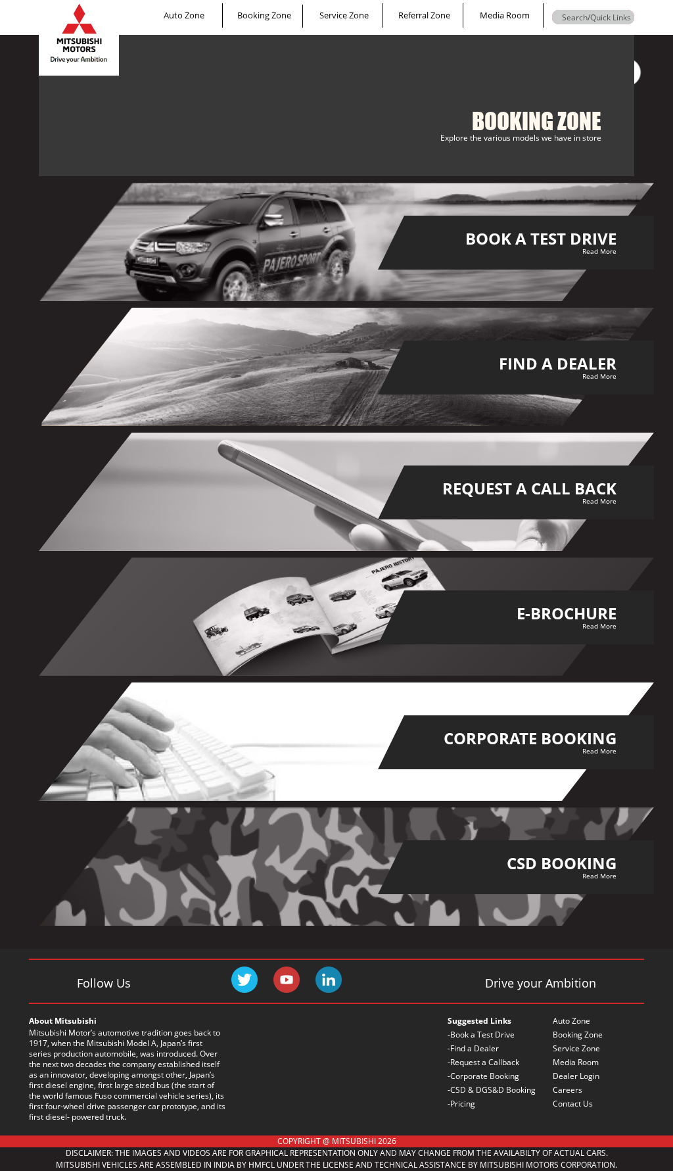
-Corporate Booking (483, 1076)
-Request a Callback (483, 1062)
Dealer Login (576, 1076)
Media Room (505, 15)
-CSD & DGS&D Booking (492, 1089)
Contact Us (573, 1103)
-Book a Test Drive (481, 1034)
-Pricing (461, 1103)
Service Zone (344, 15)
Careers (567, 1089)
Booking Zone (264, 15)
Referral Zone (424, 15)
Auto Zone (184, 15)
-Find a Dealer (473, 1048)
